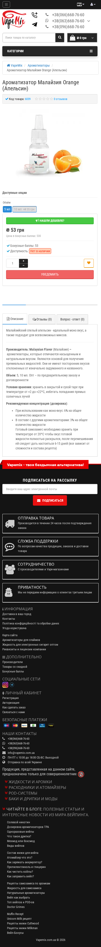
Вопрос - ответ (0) (72, 319)
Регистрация (10, 698)
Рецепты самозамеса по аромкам (28, 883)
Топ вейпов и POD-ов (20, 902)
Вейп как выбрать (18, 897)
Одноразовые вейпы (20, 831)
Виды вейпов (15, 845)
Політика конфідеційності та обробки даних (30, 623)
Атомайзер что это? (19, 857)
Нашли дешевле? (51, 220)
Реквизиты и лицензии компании (24, 649)
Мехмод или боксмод (21, 841)
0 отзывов (60, 99)
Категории (15, 51)
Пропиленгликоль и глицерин (26, 867)
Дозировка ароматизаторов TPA (28, 827)
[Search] (59, 37)
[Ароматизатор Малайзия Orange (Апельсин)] (49, 144)
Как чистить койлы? (20, 871)
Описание (16, 319)
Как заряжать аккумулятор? (24, 862)
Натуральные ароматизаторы (26, 893)
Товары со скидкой (14, 666)
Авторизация (10, 702)
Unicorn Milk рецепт (19, 918)
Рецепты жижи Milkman (22, 928)
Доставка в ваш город (16, 614)
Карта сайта (9, 635)
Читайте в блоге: (24, 809)
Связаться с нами (13, 712)
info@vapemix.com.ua (21, 753)
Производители (12, 662)
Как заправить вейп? (20, 876)
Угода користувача (14, 628)
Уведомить (50, 274)
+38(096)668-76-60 (68, 26)
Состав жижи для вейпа (22, 853)
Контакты (8, 618)
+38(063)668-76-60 (68, 20)
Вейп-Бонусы (15, 933)
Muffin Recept (15, 914)
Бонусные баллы (13, 671)
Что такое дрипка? (19, 836)
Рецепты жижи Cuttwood (23, 923)
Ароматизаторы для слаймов (21, 640)
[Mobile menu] (6, 4)
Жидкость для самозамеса (24, 888)
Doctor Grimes (16, 907)
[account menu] (93, 4)
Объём (7, 202)
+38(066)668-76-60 (68, 14)
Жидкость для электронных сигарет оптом (30, 644)
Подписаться (52, 500)
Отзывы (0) (44, 319)
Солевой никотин (18, 822)
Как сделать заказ (14, 707)
